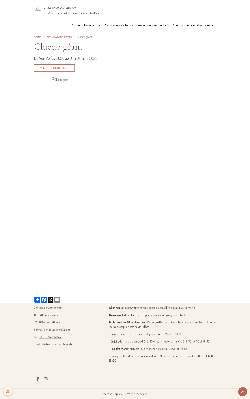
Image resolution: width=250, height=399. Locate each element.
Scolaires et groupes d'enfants (150, 25)
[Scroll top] (242, 391)
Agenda (178, 25)
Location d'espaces (198, 25)
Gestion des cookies (136, 394)
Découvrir (90, 25)
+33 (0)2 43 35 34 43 (50, 337)
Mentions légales (112, 394)
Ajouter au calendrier (55, 68)
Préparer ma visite (116, 25)
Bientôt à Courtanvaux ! (59, 37)
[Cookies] (8, 391)
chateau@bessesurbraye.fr (57, 344)
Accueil (76, 25)
